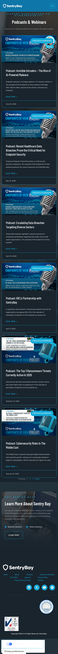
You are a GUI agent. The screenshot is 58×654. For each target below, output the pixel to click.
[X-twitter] (37, 587)
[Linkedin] (29, 587)
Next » (37, 479)
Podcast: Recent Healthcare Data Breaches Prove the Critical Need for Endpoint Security (25, 150)
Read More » (12, 97)
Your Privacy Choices (26, 644)
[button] (52, 6)
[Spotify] (52, 587)
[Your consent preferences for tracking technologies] (14, 651)
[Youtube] (44, 587)
